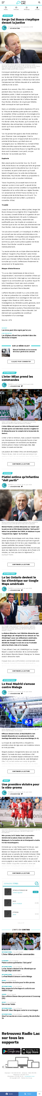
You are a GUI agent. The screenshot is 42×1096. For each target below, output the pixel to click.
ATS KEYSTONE (15, 28)
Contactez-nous (29, 1076)
